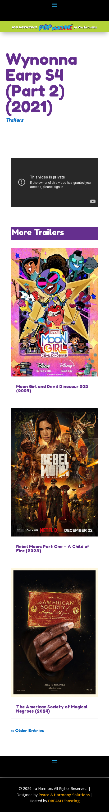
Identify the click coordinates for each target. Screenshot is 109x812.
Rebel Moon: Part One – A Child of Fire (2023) (52, 548)
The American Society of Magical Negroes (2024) (52, 709)
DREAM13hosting (64, 800)
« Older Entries (27, 730)
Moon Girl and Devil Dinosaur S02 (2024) (52, 388)
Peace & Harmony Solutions (64, 794)
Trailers (14, 120)
